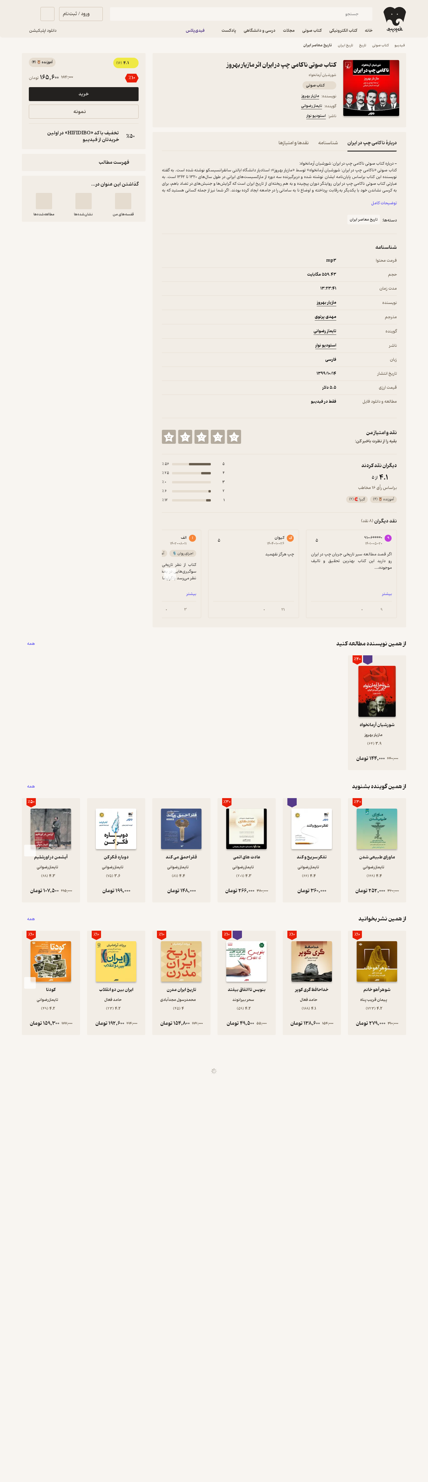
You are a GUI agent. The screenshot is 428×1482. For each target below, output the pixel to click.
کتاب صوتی (380, 45)
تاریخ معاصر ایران (317, 45)
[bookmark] (179, 117)
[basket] (47, 14)
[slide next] (170, 574)
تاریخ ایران (345, 45)
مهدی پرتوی (325, 317)
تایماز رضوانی (311, 106)
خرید (84, 94)
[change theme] (29, 14)
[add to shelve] (123, 201)
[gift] (193, 117)
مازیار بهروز (310, 96)
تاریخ (362, 45)
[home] (394, 19)
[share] (207, 117)
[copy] (34, 136)
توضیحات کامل (384, 203)
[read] (44, 201)
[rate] (234, 437)
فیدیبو (400, 45)
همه (31, 643)
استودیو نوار (316, 116)
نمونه (79, 112)
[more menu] (165, 117)
